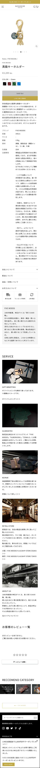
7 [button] (24, 52)
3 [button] (17, 52)
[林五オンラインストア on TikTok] (20, 728)
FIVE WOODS (12, 59)
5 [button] (21, 52)
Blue (19, 84)
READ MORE (8, 764)
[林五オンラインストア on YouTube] (7, 728)
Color (8, 79)
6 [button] (23, 52)
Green (14, 84)
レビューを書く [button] (21, 662)
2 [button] (15, 52)
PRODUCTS (7, 736)
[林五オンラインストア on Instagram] (3, 728)
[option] (20, 2)
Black (5, 84)
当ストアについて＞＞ (10, 616)
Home (4, 59)
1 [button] (13, 52)
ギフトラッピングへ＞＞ (11, 399)
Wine (9, 84)
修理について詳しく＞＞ (11, 494)
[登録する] (35, 717)
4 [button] (19, 52)
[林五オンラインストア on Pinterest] (16, 728)
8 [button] (26, 52)
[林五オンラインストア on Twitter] (11, 728)
